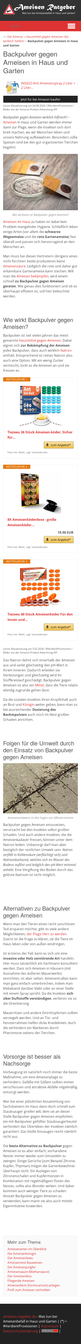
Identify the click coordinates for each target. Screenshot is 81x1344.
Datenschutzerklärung (20, 1331)
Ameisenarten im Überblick (27, 1249)
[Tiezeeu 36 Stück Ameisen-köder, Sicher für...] (40, 406)
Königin (28, 704)
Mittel (39, 685)
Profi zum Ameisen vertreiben (28, 1290)
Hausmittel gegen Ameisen (40, 340)
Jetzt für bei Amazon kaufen (40, 99)
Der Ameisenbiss (19, 1276)
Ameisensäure (14, 266)
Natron (66, 350)
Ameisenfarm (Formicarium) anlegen (33, 1285)
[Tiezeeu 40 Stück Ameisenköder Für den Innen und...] (40, 588)
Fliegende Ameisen (20, 1281)
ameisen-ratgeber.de (19, 1316)
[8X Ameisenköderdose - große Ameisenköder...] (40, 493)
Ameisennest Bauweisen (24, 1262)
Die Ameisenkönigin (21, 1253)
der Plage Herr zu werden (46, 934)
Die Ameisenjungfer (21, 1267)
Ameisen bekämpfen (33, 276)
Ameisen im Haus (16, 221)
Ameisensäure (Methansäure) (28, 1272)
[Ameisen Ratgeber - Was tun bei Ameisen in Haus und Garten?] (39, 9)
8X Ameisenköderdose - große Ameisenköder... (31, 522)
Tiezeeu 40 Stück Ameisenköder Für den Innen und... (40, 617)
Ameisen (10, 122)
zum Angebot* (61, 445)
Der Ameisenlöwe (20, 1258)
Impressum (50, 1326)
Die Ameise (15, 37)
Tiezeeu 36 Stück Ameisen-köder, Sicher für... (39, 435)
